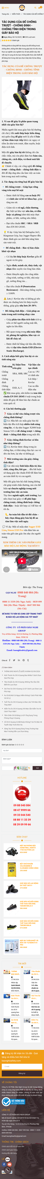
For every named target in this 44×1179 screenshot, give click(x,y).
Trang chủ (5, 14)
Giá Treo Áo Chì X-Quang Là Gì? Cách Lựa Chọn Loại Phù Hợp (23, 690)
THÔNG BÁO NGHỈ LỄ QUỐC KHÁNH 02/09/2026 (22, 671)
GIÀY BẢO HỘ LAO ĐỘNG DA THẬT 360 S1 (29, 884)
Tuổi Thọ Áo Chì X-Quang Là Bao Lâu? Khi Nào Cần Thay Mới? (22, 703)
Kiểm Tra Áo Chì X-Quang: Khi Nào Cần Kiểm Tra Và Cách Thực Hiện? (22, 710)
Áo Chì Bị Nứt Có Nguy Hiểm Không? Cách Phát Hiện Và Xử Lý (23, 696)
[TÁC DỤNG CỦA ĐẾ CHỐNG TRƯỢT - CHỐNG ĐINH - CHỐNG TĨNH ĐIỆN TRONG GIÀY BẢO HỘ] (22, 8)
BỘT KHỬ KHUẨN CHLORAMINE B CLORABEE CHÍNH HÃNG (29, 866)
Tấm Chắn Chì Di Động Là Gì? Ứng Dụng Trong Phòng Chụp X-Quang (20, 716)
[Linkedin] (19, 660)
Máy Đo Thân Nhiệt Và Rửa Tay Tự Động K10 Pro (29, 943)
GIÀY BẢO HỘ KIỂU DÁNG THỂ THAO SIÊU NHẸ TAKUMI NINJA (29, 923)
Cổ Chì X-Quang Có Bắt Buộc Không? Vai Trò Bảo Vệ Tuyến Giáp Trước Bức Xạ (23, 723)
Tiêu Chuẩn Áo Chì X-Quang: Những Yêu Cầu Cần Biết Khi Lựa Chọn (22, 683)
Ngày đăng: (7, 37)
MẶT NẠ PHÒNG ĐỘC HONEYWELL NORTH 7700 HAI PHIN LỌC (28, 848)
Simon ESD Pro (15, 530)
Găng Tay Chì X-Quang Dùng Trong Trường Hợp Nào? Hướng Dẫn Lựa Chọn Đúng (21, 730)
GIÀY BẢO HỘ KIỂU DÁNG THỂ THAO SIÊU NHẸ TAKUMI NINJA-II (29, 904)
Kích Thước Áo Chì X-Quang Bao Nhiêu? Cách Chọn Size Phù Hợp (22, 676)
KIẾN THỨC (16, 14)
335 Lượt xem (30, 37)
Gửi (37, 768)
